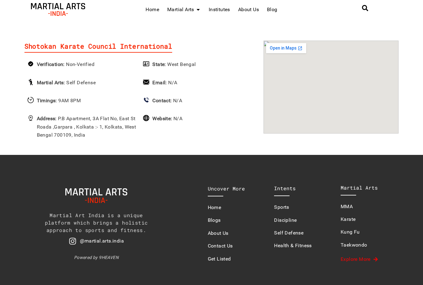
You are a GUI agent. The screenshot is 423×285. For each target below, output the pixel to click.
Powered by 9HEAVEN (96, 257)
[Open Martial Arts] (198, 9)
